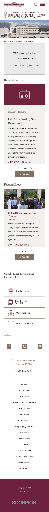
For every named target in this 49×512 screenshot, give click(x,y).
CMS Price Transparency (24, 402)
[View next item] (31, 168)
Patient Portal (24, 420)
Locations (24, 432)
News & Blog (24, 438)
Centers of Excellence (24, 13)
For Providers (24, 468)
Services (24, 384)
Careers (24, 444)
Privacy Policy (24, 462)
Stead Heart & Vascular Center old (24, 15)
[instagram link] (24, 346)
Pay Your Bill (24, 408)
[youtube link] (40, 346)
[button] (42, 4)
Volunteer (24, 414)
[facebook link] (9, 346)
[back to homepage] (5, 12)
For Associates (24, 450)
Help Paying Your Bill (24, 426)
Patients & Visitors (24, 456)
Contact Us (24, 390)
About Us (24, 396)
